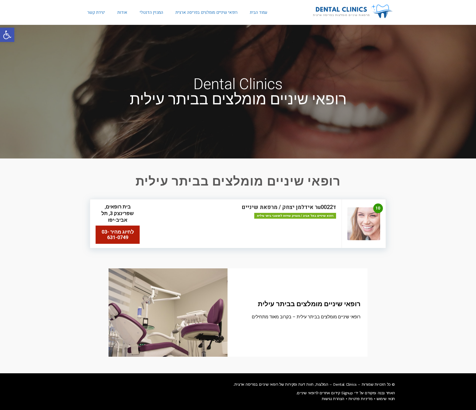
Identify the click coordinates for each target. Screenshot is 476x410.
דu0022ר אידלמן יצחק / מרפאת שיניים (289, 207)
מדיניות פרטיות (360, 398)
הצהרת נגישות (333, 398)
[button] (7, 35)
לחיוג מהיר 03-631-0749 (118, 234)
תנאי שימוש (386, 398)
